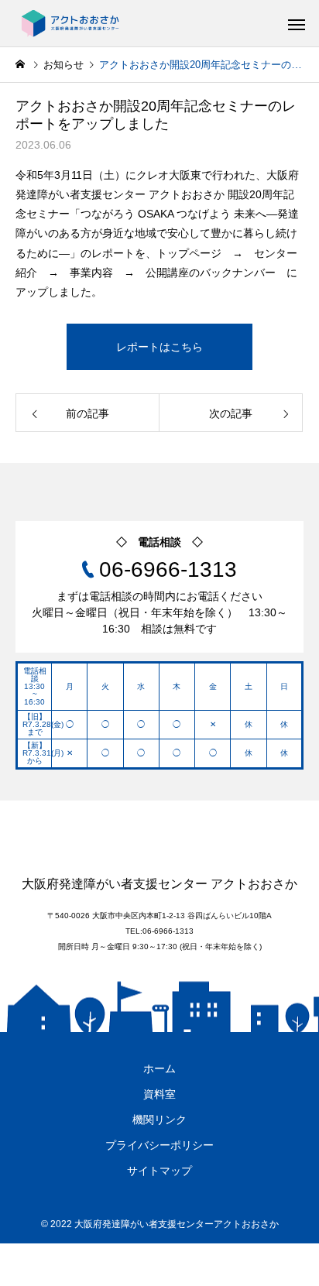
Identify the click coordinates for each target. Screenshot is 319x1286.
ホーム (159, 1068)
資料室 (159, 1094)
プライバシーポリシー (159, 1145)
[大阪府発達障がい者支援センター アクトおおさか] (70, 23)
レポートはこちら (159, 347)
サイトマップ (159, 1170)
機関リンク (159, 1119)
